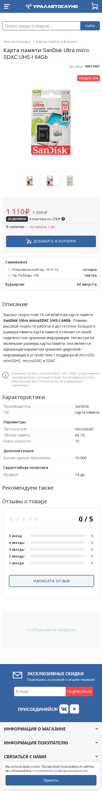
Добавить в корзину (54, 241)
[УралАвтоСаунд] (51, 5)
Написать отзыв (51, 580)
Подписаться (79, 691)
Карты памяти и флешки (56, 41)
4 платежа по (44, 219)
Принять (51, 780)
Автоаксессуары (17, 41)
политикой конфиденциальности (61, 770)
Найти (90, 26)
